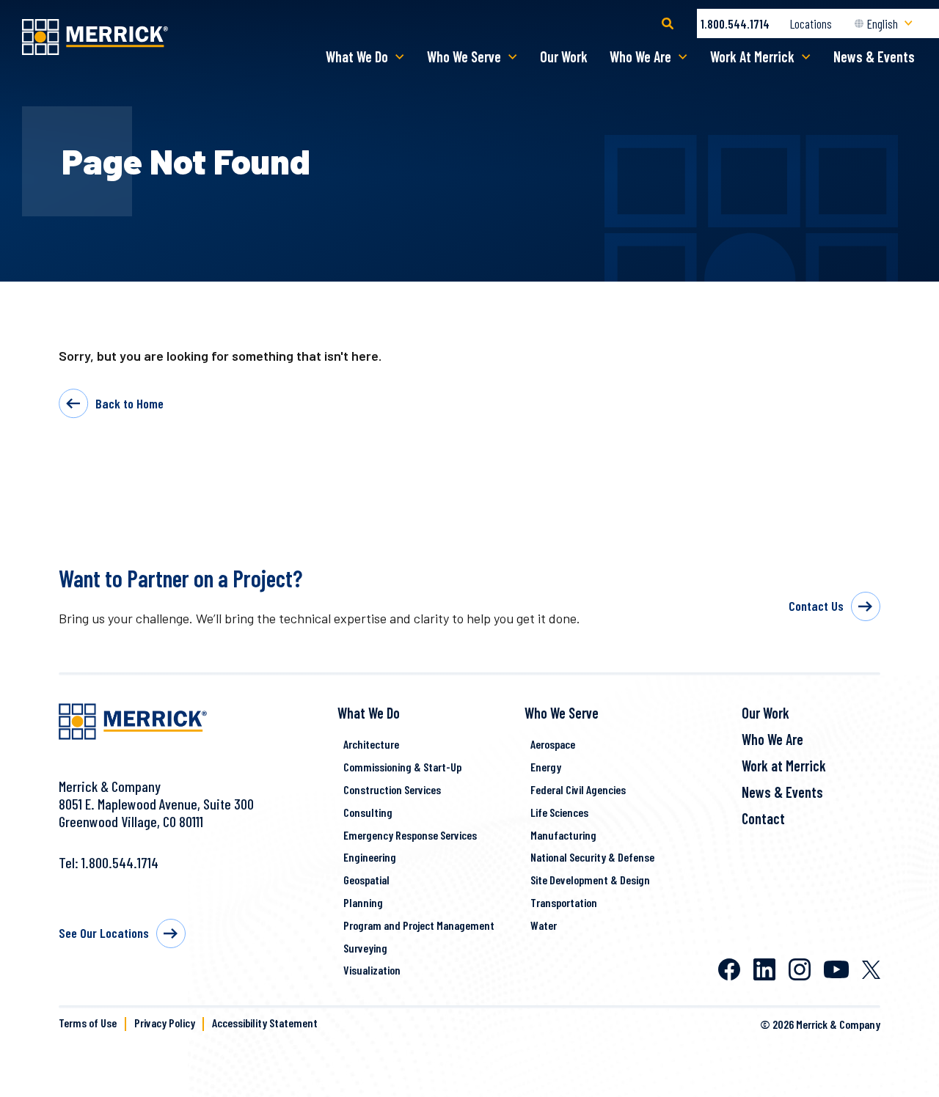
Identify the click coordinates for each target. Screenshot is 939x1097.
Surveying (365, 948)
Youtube (836, 969)
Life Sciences (559, 812)
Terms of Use (88, 1023)
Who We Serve (464, 56)
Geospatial (366, 880)
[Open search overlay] (667, 23)
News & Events (874, 56)
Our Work (564, 56)
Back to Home (129, 403)
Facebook (729, 969)
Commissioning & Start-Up (402, 767)
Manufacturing (563, 835)
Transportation (563, 902)
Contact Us (816, 606)
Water (543, 925)
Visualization (372, 970)
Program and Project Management (418, 925)
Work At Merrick (752, 56)
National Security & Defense (592, 857)
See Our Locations (104, 933)
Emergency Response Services (410, 835)
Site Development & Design (590, 880)
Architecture (371, 744)
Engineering (369, 857)
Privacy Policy (164, 1023)
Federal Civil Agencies (578, 789)
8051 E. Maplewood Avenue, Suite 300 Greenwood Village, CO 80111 (156, 812)
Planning (363, 902)
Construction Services (392, 789)
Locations (811, 23)
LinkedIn (764, 969)
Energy (545, 767)
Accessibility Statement (265, 1023)
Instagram (800, 969)
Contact (763, 818)
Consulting (367, 812)
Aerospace (552, 744)
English (882, 23)
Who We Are (640, 56)
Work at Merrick (784, 765)
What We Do (357, 56)
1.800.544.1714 (735, 23)
